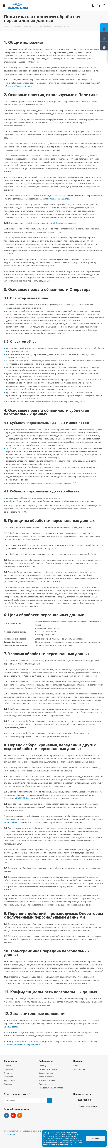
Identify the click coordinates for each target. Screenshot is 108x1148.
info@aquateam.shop (87, 1106)
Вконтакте (6, 1115)
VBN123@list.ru (22, 798)
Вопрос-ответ (80, 1069)
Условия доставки (47, 1080)
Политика (8, 1069)
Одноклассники (19, 1115)
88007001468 (84, 1099)
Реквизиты (9, 1076)
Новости (8, 1065)
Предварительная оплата (51, 1087)
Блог (75, 1065)
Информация (46, 1061)
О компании (10, 1061)
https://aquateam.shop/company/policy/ (22, 1044)
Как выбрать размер (48, 1069)
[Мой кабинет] (98, 5)
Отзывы (8, 1073)
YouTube (13, 1115)
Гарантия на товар (47, 1084)
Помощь (43, 1065)
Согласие (8, 1084)
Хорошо (95, 1138)
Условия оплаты (46, 1076)
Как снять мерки (46, 1073)
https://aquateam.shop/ (20, 86)
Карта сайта (9, 1080)
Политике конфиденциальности (59, 1144)
